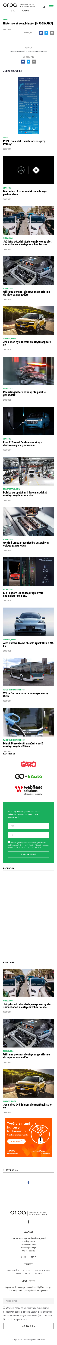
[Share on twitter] (46, 33)
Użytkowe (7, 188)
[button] (51, 6)
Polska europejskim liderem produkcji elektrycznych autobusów (25, 494)
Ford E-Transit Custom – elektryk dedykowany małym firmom (22, 444)
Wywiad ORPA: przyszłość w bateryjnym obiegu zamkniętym (26, 544)
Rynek (5, 19)
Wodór (38, 1273)
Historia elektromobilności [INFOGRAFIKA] (28, 23)
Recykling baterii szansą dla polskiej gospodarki (24, 393)
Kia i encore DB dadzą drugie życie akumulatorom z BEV (23, 594)
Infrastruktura (42, 1270)
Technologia (8, 288)
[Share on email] (52, 33)
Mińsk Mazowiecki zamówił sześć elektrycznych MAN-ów (23, 745)
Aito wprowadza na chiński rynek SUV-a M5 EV (28, 644)
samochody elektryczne (37, 51)
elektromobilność (17, 51)
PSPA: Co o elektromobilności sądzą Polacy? (24, 142)
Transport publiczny (11, 489)
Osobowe (6, 338)
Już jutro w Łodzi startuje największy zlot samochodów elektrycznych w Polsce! (27, 243)
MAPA (33, 1257)
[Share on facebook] (41, 33)
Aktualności (8, 238)
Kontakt (25, 11)
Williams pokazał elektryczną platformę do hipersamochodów (26, 293)
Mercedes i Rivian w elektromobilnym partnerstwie (25, 193)
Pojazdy (27, 1270)
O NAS (13, 11)
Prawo (28, 1273)
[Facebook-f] (28, 1182)
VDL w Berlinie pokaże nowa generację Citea (25, 695)
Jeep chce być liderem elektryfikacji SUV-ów (27, 343)
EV (26, 51)
